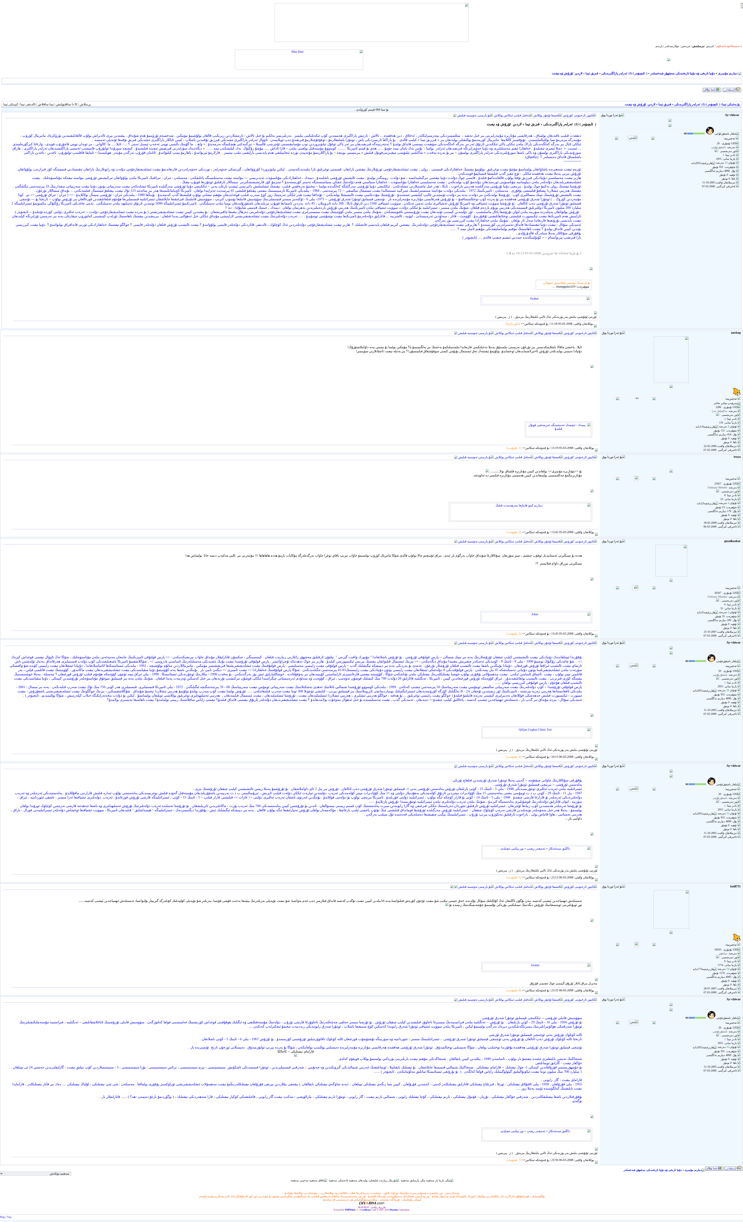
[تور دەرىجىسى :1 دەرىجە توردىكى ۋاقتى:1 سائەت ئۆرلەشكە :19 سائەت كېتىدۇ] (717, 491)
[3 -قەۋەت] (514, 633)
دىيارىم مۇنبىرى (728, 73)
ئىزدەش (685, 46)
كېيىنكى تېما (10, 104)
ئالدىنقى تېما (28, 104)
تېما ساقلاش (46, 104)
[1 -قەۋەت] (514, 447)
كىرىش (710, 46)
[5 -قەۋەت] (514, 877)
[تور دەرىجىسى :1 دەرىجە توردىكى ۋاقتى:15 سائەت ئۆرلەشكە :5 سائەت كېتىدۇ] (717, 414)
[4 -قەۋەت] (514, 756)
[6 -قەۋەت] (514, 990)
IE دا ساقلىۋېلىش (67, 104)
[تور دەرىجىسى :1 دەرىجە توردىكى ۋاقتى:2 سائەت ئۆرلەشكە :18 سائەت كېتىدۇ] (717, 600)
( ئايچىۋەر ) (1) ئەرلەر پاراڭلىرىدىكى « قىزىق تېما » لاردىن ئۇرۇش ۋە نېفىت (599, 73)
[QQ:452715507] (452, 886)
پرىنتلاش (85, 104)
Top (9, 1217)
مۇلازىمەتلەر (672, 46)
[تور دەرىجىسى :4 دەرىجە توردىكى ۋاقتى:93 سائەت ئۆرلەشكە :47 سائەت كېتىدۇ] (717, 957)
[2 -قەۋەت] (514, 532)
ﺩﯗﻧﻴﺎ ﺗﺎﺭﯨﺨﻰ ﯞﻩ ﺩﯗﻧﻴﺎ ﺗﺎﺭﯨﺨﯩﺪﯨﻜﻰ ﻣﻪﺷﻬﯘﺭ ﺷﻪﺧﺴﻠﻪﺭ (682, 73)
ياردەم (659, 46)
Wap (2, 1217)
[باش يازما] (513, 323)
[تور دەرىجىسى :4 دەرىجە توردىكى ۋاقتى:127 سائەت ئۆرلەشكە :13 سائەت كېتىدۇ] (716, 151)
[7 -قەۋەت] (514, 1160)
